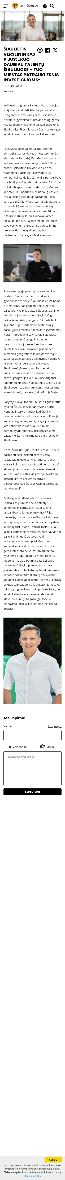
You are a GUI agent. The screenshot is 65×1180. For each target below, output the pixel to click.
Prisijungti (55, 726)
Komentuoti (32, 791)
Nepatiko (21, 747)
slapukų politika (32, 1176)
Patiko (50, 747)
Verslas (8, 91)
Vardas (7, 726)
